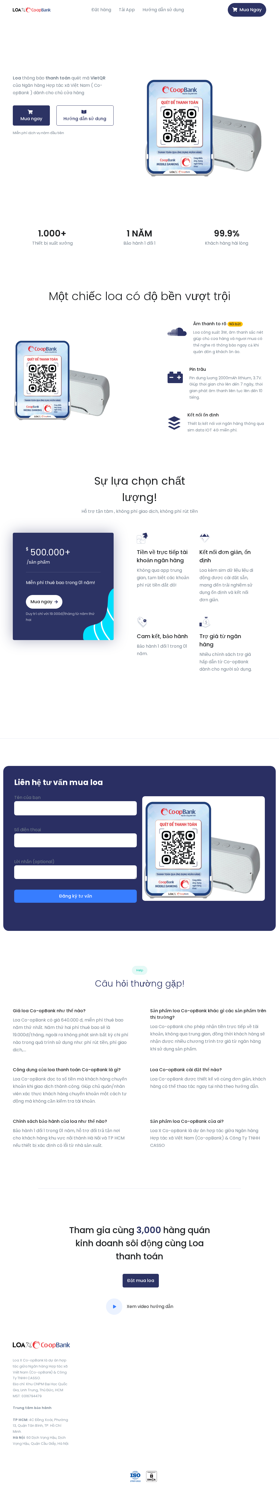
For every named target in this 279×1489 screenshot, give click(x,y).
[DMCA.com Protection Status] (151, 1476)
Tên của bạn (27, 797)
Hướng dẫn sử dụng (163, 10)
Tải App (127, 10)
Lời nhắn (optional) (34, 862)
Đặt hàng (101, 10)
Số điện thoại (27, 830)
